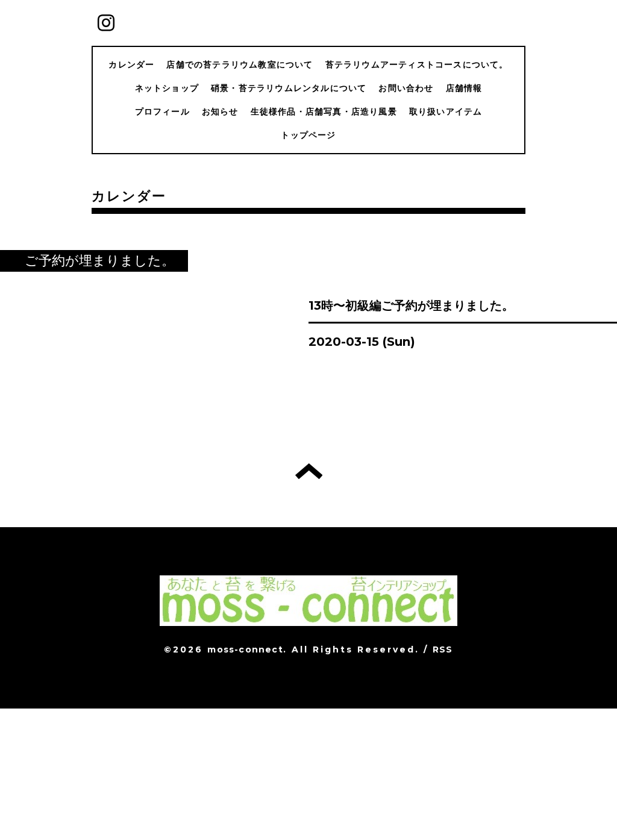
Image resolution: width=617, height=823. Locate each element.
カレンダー (131, 64)
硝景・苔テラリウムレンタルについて (288, 88)
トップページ (308, 135)
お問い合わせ (405, 88)
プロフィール (162, 111)
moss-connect (245, 649)
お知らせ (220, 111)
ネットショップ (167, 88)
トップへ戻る (308, 471)
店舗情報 (464, 88)
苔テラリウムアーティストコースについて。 (417, 64)
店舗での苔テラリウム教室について (239, 64)
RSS (443, 649)
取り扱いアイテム (446, 111)
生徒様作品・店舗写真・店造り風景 (324, 111)
